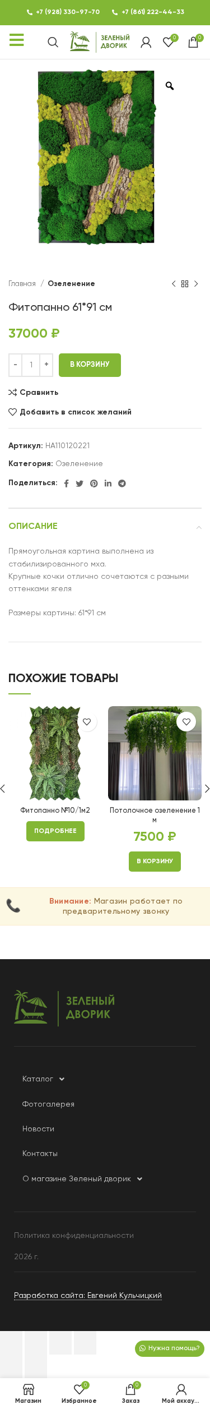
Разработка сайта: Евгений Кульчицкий (88, 1296)
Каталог (37, 1079)
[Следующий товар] (196, 284)
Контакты (40, 1154)
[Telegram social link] (122, 483)
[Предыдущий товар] (173, 284)
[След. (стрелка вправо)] (36, 1366)
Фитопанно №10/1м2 (55, 810)
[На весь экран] (60, 1343)
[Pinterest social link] (94, 483)
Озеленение (71, 284)
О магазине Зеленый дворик (76, 1179)
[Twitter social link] (79, 483)
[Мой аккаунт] (146, 42)
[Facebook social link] (66, 483)
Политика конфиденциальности (74, 1236)
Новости (38, 1129)
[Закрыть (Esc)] (11, 1343)
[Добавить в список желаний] (87, 721)
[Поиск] (53, 42)
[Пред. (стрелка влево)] (11, 1366)
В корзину (90, 365)
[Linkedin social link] (108, 483)
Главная (23, 284)
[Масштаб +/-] (85, 1343)
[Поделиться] (36, 1343)
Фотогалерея (48, 1104)
